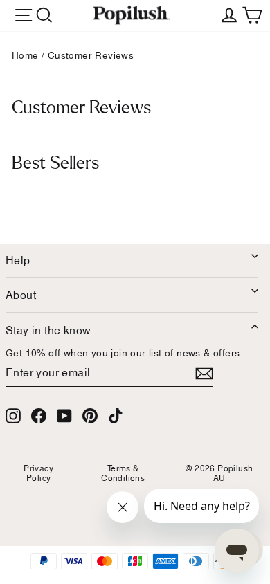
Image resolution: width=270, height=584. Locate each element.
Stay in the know (48, 330)
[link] (131, 15)
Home (25, 55)
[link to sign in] (229, 14)
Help (18, 260)
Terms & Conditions (123, 473)
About (21, 295)
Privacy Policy (38, 473)
